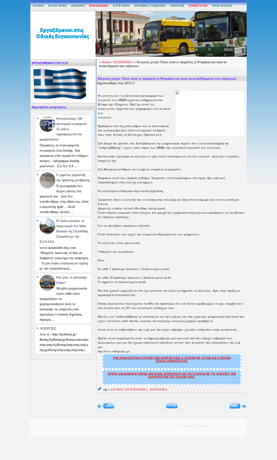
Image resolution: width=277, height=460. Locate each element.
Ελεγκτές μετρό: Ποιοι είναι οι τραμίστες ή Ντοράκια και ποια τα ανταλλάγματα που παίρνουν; (167, 78)
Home (106, 62)
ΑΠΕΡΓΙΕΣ (177, 6)
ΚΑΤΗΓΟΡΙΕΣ (57, 6)
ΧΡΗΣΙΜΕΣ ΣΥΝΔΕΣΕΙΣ (150, 6)
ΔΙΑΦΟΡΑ (78, 6)
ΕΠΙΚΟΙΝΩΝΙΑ (202, 426)
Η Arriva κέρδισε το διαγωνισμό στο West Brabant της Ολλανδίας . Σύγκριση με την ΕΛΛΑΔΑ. (65, 231)
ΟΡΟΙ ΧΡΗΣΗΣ (222, 6)
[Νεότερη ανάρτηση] (106, 408)
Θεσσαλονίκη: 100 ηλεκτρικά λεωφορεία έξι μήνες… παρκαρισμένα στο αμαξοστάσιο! (63, 129)
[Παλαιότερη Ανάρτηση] (238, 408)
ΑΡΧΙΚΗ (38, 6)
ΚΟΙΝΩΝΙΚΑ (123, 62)
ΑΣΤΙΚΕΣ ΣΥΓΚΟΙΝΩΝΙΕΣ (129, 389)
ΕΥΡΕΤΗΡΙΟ (121, 6)
